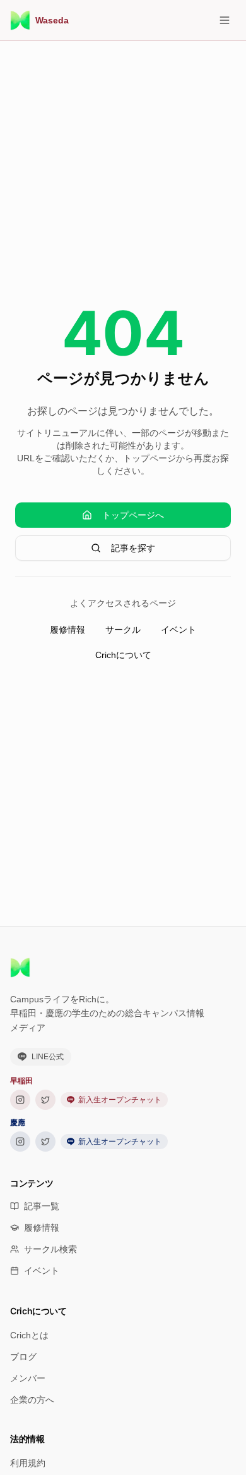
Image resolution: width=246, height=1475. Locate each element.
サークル (123, 630)
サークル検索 (50, 1249)
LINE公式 (48, 1056)
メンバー (27, 1378)
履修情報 (67, 630)
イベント (178, 630)
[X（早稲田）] (45, 1100)
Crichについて (123, 655)
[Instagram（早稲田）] (20, 1100)
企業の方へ (32, 1400)
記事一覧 (41, 1206)
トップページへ (133, 515)
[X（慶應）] (45, 1141)
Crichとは (29, 1335)
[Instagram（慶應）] (20, 1141)
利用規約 (27, 1463)
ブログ (23, 1357)
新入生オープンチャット (119, 1099)
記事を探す (133, 548)
